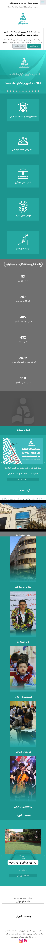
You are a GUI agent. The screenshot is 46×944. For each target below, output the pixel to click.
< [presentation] (44, 463)
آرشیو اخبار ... (23, 491)
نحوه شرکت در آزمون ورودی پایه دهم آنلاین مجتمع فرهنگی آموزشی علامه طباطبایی (22, 33)
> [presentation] (1, 463)
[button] (38, 91)
